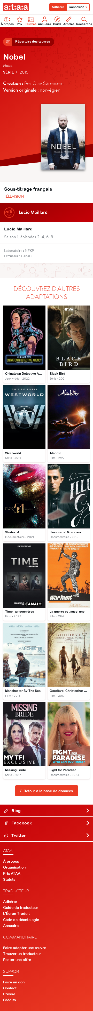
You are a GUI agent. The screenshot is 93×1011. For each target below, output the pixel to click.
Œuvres (31, 24)
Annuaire (44, 24)
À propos (7, 24)
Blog (15, 810)
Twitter (18, 835)
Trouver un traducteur (22, 954)
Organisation (14, 867)
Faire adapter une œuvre (24, 948)
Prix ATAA (11, 873)
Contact (10, 988)
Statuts (9, 879)
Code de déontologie (21, 920)
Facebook (21, 823)
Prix (19, 24)
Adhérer (58, 7)
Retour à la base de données (48, 791)
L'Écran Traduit (16, 913)
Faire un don (14, 982)
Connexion (76, 7)
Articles (68, 24)
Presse (9, 994)
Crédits (9, 1000)
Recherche (84, 24)
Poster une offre (17, 960)
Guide (57, 24)
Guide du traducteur (20, 907)
